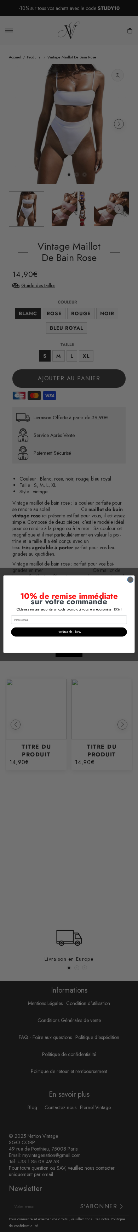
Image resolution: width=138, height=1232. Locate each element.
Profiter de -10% (69, 631)
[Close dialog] (130, 580)
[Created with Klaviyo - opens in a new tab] (69, 655)
